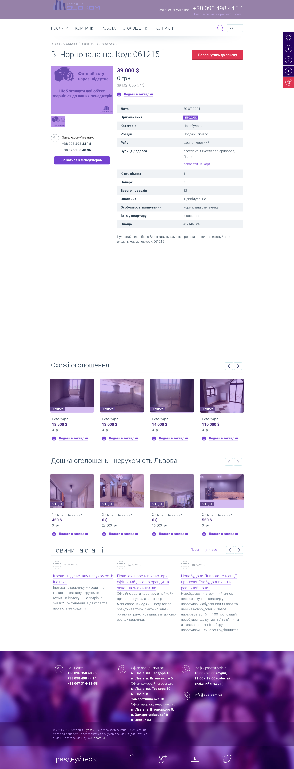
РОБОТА (108, 28)
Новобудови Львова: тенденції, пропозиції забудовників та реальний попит (146, 581)
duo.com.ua (97, 738)
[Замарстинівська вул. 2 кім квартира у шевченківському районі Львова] (142, 487)
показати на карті (197, 164)
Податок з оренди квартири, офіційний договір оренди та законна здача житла (80, 581)
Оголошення (135, 28)
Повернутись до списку (217, 54)
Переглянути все (203, 549)
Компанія (84, 28)
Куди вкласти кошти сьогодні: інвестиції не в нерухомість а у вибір (210, 581)
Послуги (59, 28)
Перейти (147, 301)
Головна (55, 43)
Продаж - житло (89, 43)
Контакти (165, 28)
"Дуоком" (89, 730)
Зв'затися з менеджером (82, 160)
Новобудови (108, 43)
